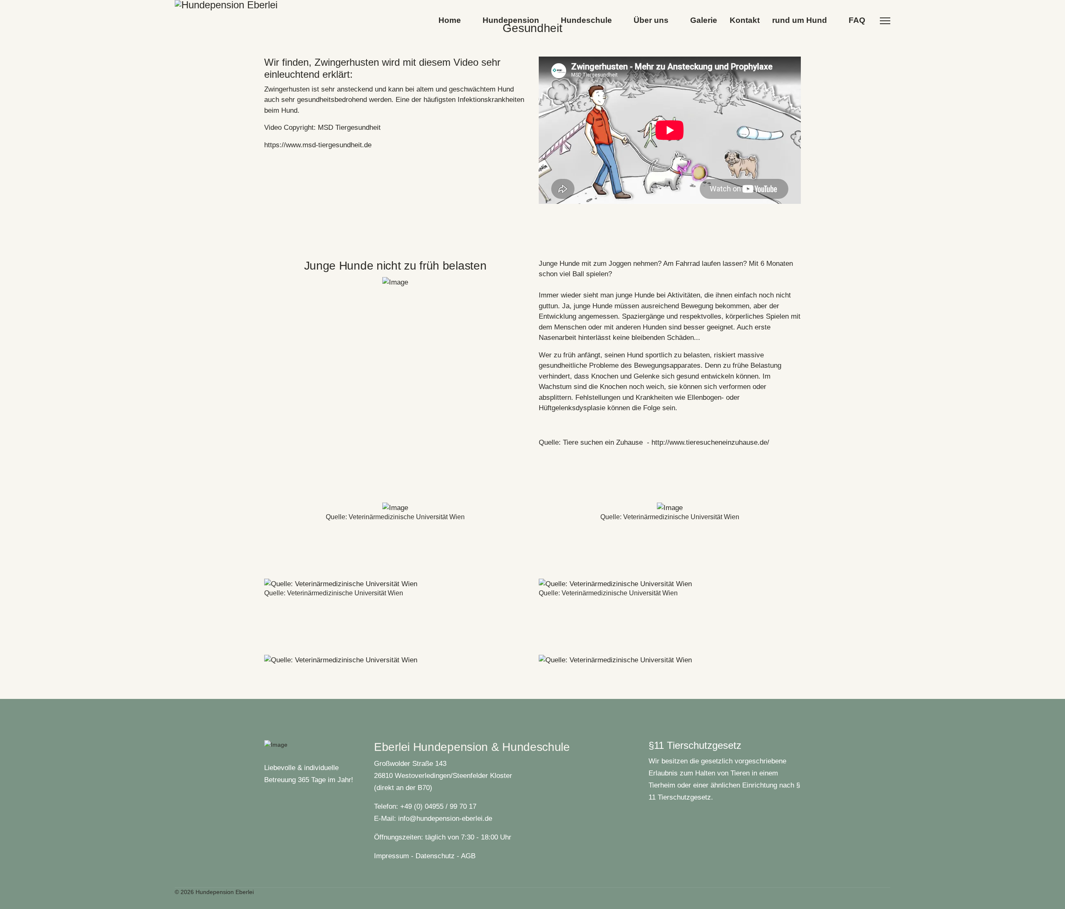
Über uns (651, 20)
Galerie (703, 20)
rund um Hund (799, 20)
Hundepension (511, 20)
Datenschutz (435, 856)
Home (449, 20)
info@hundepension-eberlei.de (445, 818)
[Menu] (885, 21)
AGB (468, 856)
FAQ (857, 20)
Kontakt (745, 20)
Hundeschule (586, 20)
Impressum (391, 856)
